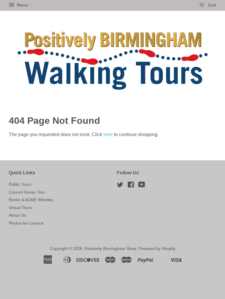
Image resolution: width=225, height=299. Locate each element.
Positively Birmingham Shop (110, 248)
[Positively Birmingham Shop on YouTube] (141, 186)
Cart (211, 5)
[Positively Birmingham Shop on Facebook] (130, 186)
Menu (22, 5)
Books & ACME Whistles (31, 200)
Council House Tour (27, 192)
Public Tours (20, 184)
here (108, 134)
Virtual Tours (20, 208)
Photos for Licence (26, 223)
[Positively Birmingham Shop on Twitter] (120, 186)
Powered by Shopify (157, 248)
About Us (17, 215)
